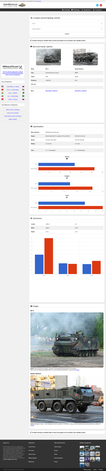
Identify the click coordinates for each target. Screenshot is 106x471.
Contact (101, 469)
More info (39, 1)
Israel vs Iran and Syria (12, 113)
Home (95, 469)
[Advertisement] (12, 38)
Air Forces (31, 450)
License (77, 370)
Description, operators (52, 91)
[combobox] (67, 23)
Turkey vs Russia (12, 99)
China (55, 454)
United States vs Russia (13, 86)
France (56, 461)
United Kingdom (58, 458)
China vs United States (13, 90)
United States (57, 446)
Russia (56, 450)
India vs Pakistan (12, 93)
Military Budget (33, 458)
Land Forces (32, 446)
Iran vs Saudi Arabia (13, 96)
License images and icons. (10, 459)
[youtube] (100, 6)
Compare (67, 33)
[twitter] (97, 6)
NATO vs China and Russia (12, 109)
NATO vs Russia (13, 119)
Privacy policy (87, 469)
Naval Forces (32, 454)
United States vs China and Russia (12, 116)
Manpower (31, 461)
